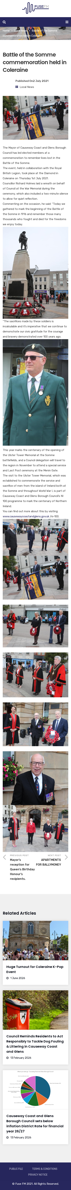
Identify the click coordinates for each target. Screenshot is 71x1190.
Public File (16, 1168)
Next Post (48, 860)
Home (6, 30)
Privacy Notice (38, 1174)
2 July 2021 (40, 81)
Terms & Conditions (44, 1168)
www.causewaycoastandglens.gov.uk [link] (26, 516)
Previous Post (22, 867)
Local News (20, 30)
